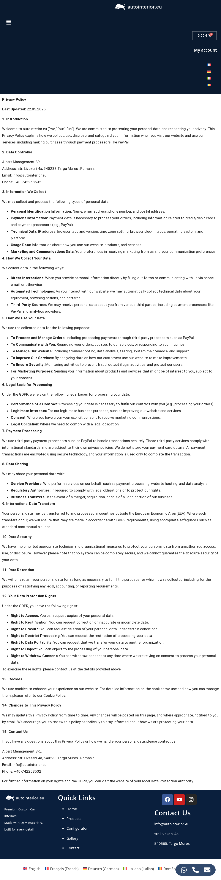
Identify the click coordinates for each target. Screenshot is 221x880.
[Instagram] (191, 799)
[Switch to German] (209, 71)
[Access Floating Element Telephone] (195, 870)
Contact (72, 847)
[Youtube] (179, 799)
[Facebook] (167, 799)
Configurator (77, 828)
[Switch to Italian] (209, 78)
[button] (8, 22)
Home (71, 808)
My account (205, 50)
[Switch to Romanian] (209, 85)
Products (73, 818)
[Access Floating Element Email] (207, 870)
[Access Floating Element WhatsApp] (184, 870)
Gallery (72, 838)
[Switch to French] (209, 65)
